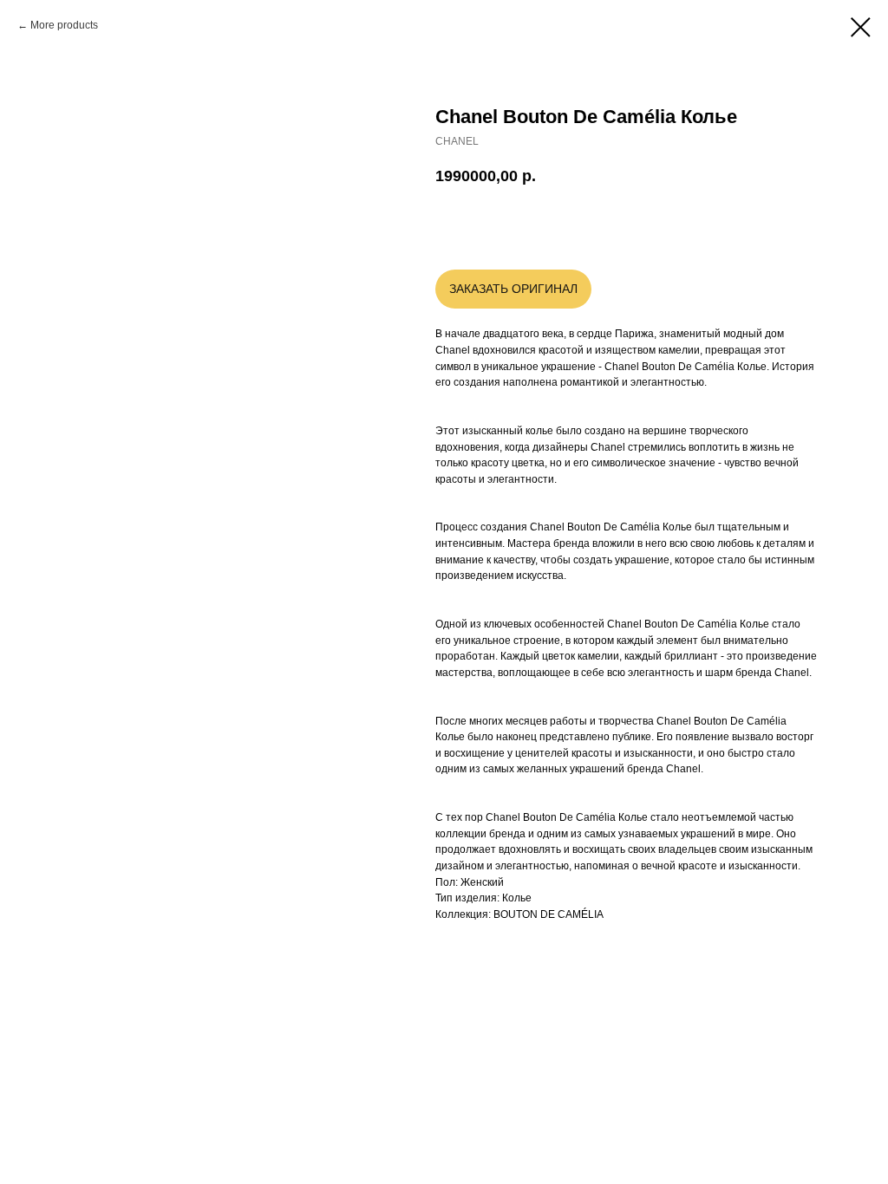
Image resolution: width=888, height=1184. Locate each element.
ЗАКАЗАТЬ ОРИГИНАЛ (513, 289)
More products (64, 25)
